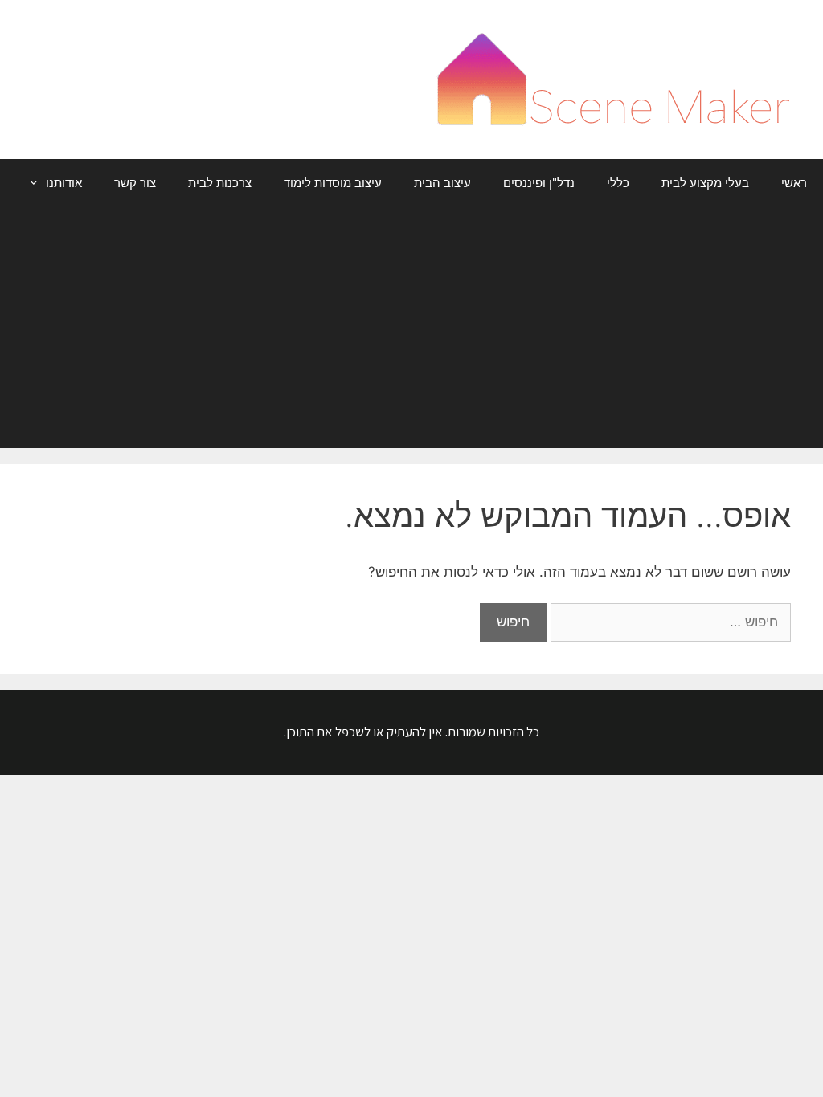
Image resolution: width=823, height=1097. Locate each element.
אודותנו (64, 182)
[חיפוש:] (669, 622)
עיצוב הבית (442, 182)
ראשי (794, 182)
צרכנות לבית (220, 182)
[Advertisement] (411, 327)
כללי (618, 182)
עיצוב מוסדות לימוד (333, 182)
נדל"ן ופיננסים (539, 182)
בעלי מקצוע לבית (705, 182)
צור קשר (135, 182)
